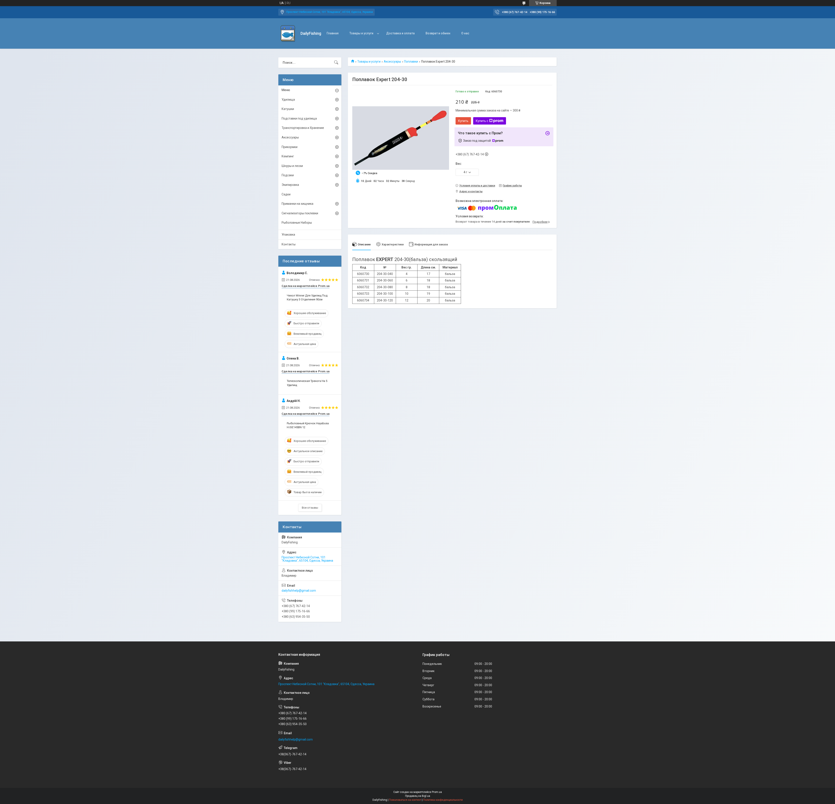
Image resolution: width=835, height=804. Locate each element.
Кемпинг (288, 156)
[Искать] (336, 62)
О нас (465, 33)
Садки (286, 194)
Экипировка (290, 184)
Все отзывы (310, 507)
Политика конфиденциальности (443, 799)
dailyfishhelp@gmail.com (299, 590)
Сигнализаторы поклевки (300, 213)
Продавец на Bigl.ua (417, 795)
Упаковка (288, 234)
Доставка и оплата (400, 33)
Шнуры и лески (292, 166)
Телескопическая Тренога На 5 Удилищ (307, 382)
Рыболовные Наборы (297, 222)
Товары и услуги (361, 33)
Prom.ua (437, 792)
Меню (286, 90)
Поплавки (411, 61)
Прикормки (289, 147)
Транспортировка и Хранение (303, 128)
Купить (463, 121)
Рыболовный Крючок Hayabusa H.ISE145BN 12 (308, 425)
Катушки (288, 109)
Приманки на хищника (297, 203)
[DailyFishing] (287, 33)
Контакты (289, 244)
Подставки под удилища (299, 118)
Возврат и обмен (438, 33)
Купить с (482, 121)
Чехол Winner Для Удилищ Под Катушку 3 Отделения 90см (307, 297)
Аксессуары (392, 61)
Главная (333, 33)
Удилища (288, 99)
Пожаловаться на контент (405, 799)
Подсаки (288, 175)
